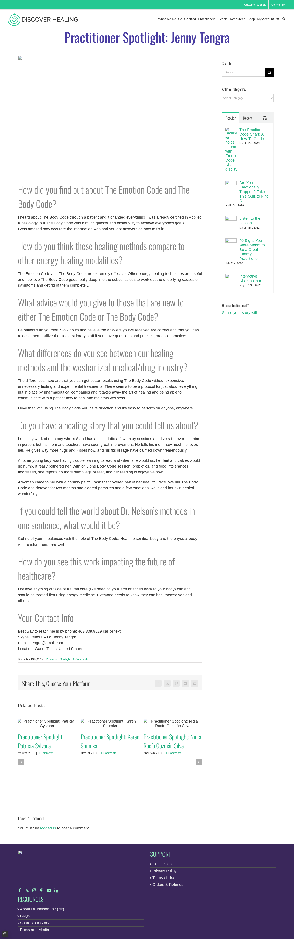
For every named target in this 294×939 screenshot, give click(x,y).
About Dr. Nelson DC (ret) (42, 909)
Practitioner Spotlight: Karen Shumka (110, 723)
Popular (231, 118)
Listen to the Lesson (249, 220)
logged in (48, 828)
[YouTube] (49, 890)
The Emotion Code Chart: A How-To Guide (251, 134)
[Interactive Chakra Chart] (230, 277)
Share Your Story (34, 923)
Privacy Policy (164, 871)
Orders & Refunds (167, 884)
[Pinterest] (42, 890)
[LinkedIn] (56, 890)
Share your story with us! (243, 312)
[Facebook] (20, 890)
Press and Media (34, 930)
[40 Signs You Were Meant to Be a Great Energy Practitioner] (231, 241)
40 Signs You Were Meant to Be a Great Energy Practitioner (252, 249)
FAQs (25, 916)
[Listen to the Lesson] (231, 219)
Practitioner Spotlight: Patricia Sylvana (47, 723)
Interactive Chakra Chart (250, 278)
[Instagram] (34, 890)
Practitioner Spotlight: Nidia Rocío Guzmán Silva (172, 723)
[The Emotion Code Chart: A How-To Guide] (231, 130)
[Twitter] (27, 890)
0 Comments (80, 659)
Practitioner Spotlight (58, 659)
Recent (247, 118)
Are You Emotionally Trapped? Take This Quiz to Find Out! (254, 192)
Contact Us (162, 864)
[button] (283, 19)
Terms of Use (163, 878)
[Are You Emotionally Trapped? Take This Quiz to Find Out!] (231, 183)
